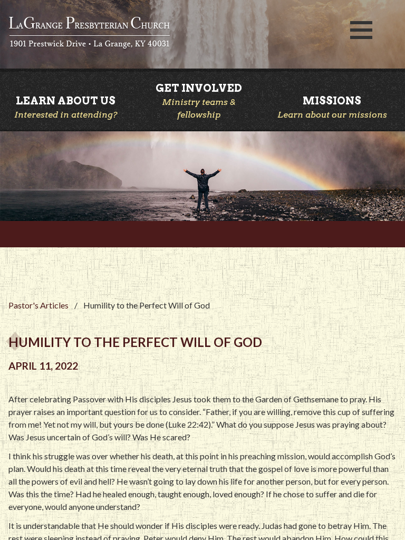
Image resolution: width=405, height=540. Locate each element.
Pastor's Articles (38, 305)
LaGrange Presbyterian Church (168, 33)
